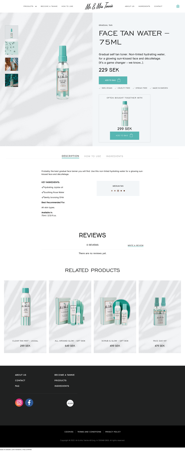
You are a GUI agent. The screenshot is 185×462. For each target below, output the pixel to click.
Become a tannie (64, 375)
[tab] (70, 156)
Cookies (68, 432)
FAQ (17, 386)
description (70, 156)
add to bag (122, 135)
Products (29, 6)
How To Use (92, 156)
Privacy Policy (113, 432)
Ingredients (144, 6)
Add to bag (110, 80)
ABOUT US (129, 6)
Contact (158, 6)
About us (20, 375)
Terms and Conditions (89, 432)
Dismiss (34, 449)
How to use (67, 6)
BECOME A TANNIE (49, 6)
